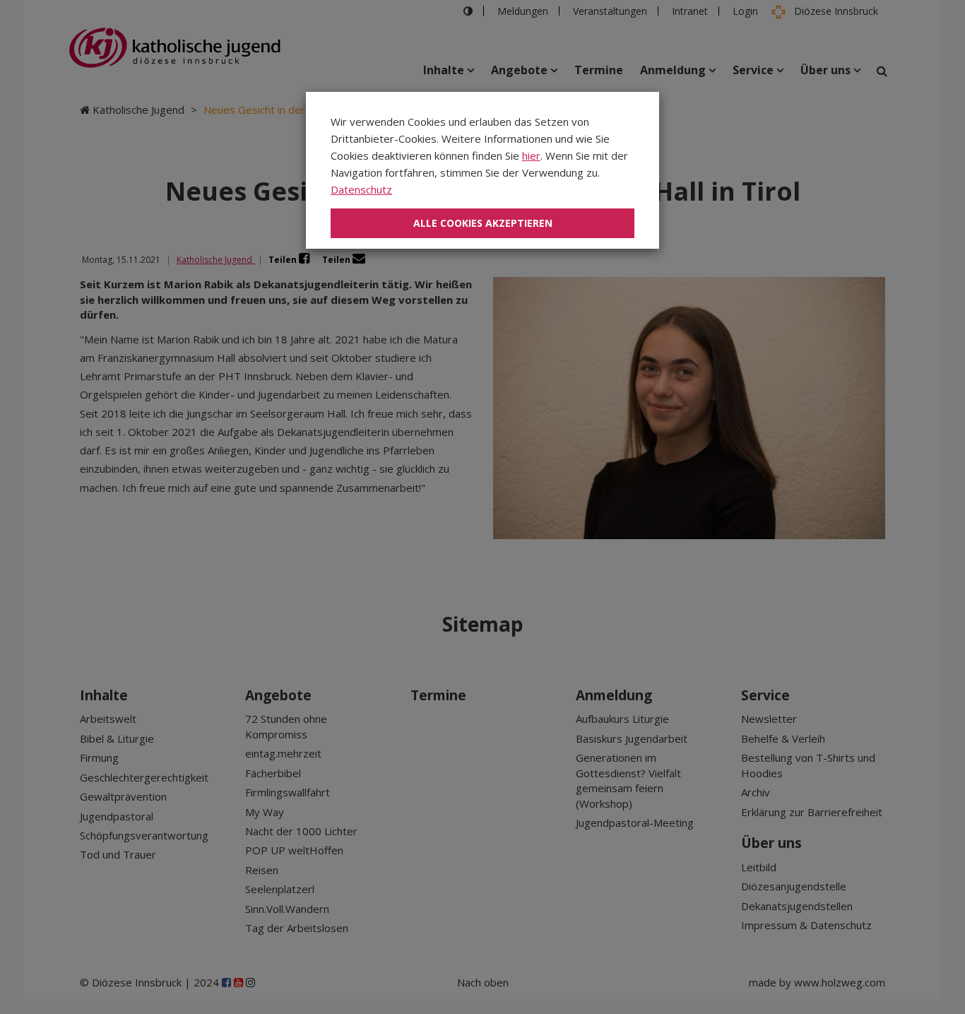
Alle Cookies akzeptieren (482, 223)
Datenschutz (361, 189)
